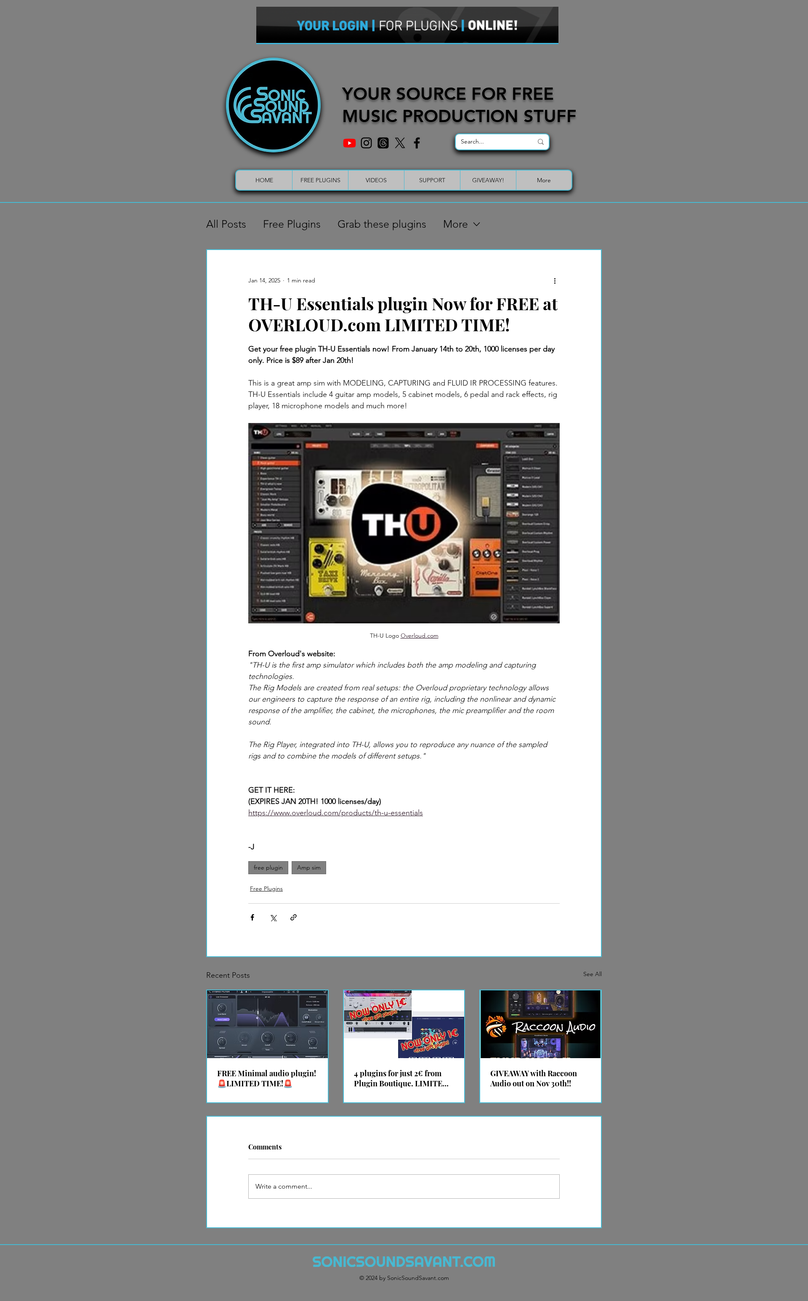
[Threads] (383, 143)
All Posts (226, 224)
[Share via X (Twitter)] (273, 917)
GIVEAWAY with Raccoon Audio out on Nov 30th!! (533, 1078)
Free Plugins (292, 224)
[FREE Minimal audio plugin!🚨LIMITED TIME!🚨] (267, 1024)
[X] (400, 143)
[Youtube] (349, 143)
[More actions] (555, 280)
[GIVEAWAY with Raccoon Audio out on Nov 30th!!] (540, 1024)
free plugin (268, 867)
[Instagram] (366, 143)
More (455, 224)
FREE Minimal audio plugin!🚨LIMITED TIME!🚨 (266, 1078)
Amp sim (309, 867)
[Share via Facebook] (252, 917)
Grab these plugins (382, 224)
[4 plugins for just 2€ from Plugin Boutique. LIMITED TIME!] (404, 1024)
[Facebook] (416, 143)
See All (592, 974)
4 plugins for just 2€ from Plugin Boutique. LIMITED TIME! (401, 1078)
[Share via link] (294, 917)
